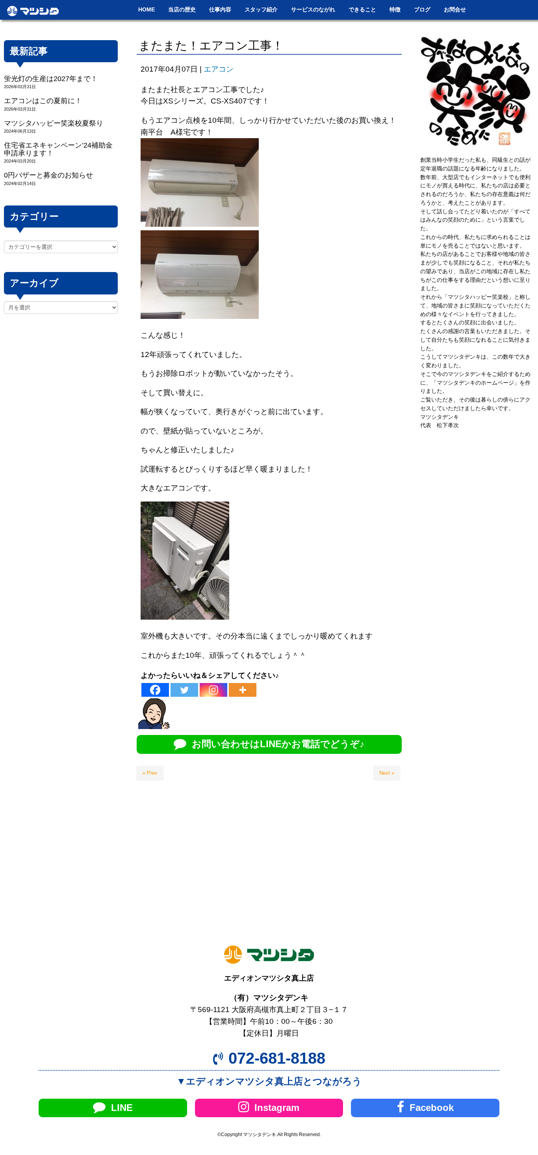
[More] (242, 690)
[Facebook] (155, 690)
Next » (386, 773)
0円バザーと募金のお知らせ (48, 175)
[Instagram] (213, 690)
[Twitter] (184, 690)
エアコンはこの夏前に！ (43, 101)
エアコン (219, 69)
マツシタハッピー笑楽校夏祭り (53, 123)
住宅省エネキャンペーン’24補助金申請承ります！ (58, 149)
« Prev (150, 773)
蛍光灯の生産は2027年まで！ (51, 79)
